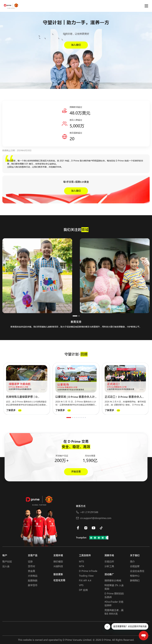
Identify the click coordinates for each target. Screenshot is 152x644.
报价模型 (58, 561)
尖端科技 (58, 566)
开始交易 (76, 471)
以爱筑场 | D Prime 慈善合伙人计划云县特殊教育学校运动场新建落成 (75, 397)
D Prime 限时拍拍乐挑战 (114, 595)
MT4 (81, 566)
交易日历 (109, 561)
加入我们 (76, 45)
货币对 (31, 566)
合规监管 (135, 566)
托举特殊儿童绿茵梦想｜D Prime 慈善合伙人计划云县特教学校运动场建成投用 (26, 397)
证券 (30, 561)
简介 (132, 561)
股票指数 (32, 580)
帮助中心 (135, 575)
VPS (81, 585)
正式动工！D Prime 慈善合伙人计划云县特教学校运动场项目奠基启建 (125, 397)
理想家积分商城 (112, 580)
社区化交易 (59, 580)
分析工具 (109, 566)
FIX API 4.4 (85, 580)
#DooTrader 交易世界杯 (113, 603)
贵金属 (31, 570)
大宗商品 (32, 575)
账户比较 (7, 561)
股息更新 (58, 574)
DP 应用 (83, 589)
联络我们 (135, 580)
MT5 (81, 561)
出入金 (6, 566)
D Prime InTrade (88, 570)
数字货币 (32, 585)
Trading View (86, 575)
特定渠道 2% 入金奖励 (114, 587)
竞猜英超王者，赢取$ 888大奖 (114, 611)
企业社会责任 (137, 570)
